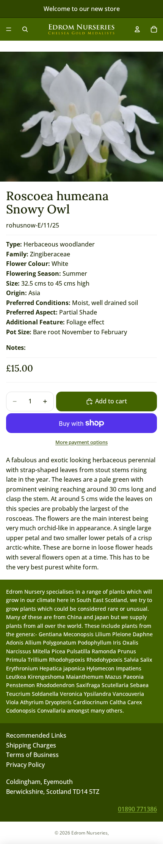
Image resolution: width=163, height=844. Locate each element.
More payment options (81, 442)
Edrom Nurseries (89, 833)
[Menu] (8, 29)
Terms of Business (32, 755)
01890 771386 (137, 809)
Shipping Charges (31, 745)
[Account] (137, 29)
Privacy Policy (25, 764)
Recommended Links (36, 735)
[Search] (25, 29)
